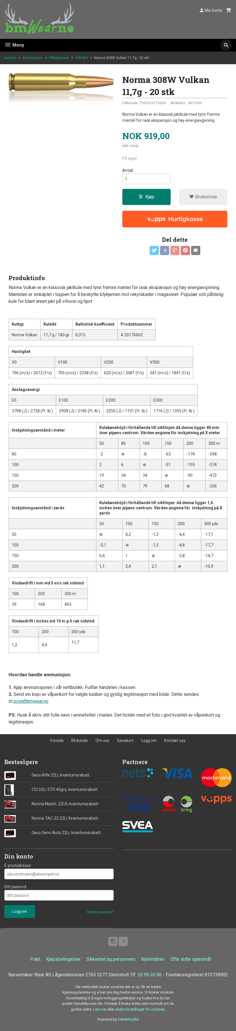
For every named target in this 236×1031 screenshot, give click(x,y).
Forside (10, 58)
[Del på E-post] (195, 250)
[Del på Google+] (175, 250)
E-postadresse (17, 865)
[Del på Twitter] (154, 250)
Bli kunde (79, 740)
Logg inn (149, 740)
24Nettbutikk (128, 1019)
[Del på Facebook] (164, 250)
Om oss (102, 740)
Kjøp (149, 197)
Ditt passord (15, 886)
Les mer (100, 1009)
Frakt (35, 959)
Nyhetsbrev (153, 959)
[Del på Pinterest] (185, 250)
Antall (127, 170)
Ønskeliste (205, 197)
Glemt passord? (100, 912)
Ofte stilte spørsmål (190, 959)
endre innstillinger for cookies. (140, 1009)
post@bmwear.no (31, 701)
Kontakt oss (175, 740)
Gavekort (125, 740)
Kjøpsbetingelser (63, 959)
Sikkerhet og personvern (111, 959)
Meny (17, 45)
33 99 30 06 (150, 974)
